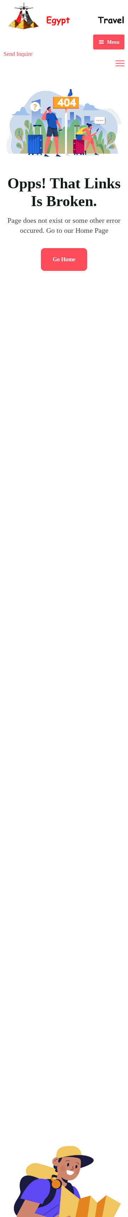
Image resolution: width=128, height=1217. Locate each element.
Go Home (64, 259)
